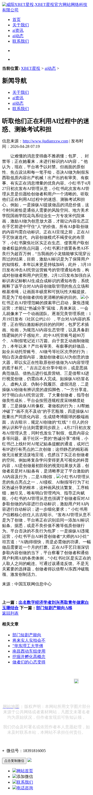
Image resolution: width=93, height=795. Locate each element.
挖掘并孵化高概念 (28, 656)
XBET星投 (30, 68)
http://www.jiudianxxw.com (45, 141)
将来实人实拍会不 (28, 640)
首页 (16, 19)
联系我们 (20, 41)
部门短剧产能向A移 (54, 608)
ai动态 (18, 36)
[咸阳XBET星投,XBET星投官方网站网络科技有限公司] (46, 10)
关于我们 (20, 25)
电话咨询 (25, 788)
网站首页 (25, 771)
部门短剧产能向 (26, 635)
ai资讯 (18, 30)
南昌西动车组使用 (28, 651)
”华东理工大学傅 (27, 646)
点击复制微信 (14, 761)
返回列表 (10, 613)
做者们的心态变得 (28, 662)
